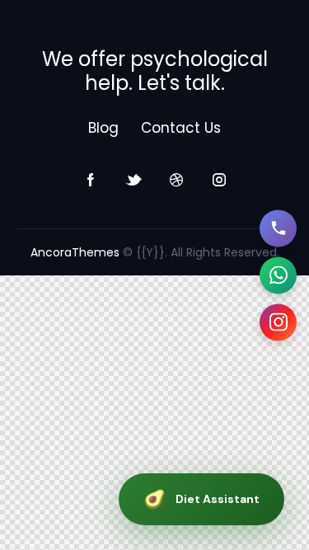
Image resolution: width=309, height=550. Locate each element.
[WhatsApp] (278, 275)
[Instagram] (278, 322)
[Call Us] (278, 228)
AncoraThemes (74, 252)
